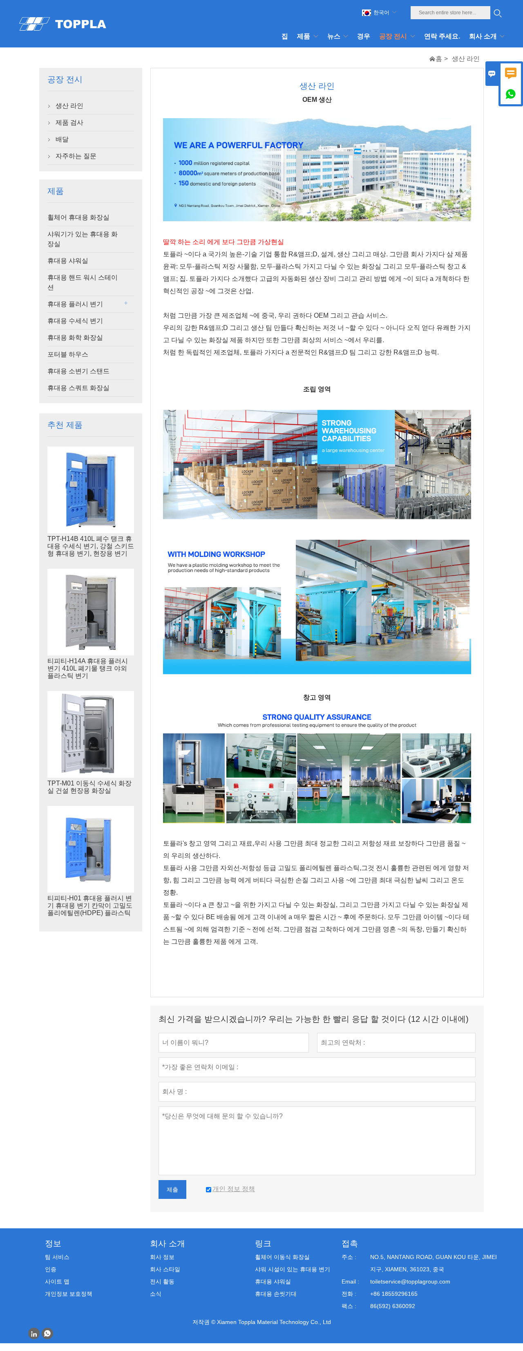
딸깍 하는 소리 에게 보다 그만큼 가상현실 (223, 241)
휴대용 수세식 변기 (75, 320)
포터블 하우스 (67, 354)
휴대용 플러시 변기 (75, 304)
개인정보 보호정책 (68, 1293)
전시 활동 (162, 1281)
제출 (172, 1189)
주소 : (349, 1257)
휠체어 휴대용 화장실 (78, 217)
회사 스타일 (165, 1269)
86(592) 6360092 (392, 1306)
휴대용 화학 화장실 (75, 337)
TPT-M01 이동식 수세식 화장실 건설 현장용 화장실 (89, 787)
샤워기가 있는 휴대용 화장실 (82, 239)
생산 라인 (69, 105)
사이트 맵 (57, 1281)
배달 (62, 139)
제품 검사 (69, 122)
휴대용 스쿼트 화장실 (78, 387)
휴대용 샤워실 (67, 260)
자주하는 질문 (76, 156)
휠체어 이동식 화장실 (282, 1257)
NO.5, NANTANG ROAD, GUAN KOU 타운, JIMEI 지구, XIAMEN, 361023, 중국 (433, 1263)
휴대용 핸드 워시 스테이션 (82, 282)
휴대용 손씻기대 (276, 1293)
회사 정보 (162, 1257)
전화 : (349, 1293)
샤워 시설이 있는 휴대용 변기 (292, 1269)
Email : (350, 1281)
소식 (155, 1293)
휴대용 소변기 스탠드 (78, 371)
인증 (50, 1269)
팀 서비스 (57, 1257)
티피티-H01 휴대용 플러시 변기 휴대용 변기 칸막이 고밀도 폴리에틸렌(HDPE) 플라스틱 (89, 905)
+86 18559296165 (394, 1293)
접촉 (350, 1243)
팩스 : (349, 1306)
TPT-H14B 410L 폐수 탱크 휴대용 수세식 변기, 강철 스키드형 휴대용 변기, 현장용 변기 (90, 546)
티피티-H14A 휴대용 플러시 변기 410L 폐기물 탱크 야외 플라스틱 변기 (87, 668)
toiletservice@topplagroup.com (410, 1281)
